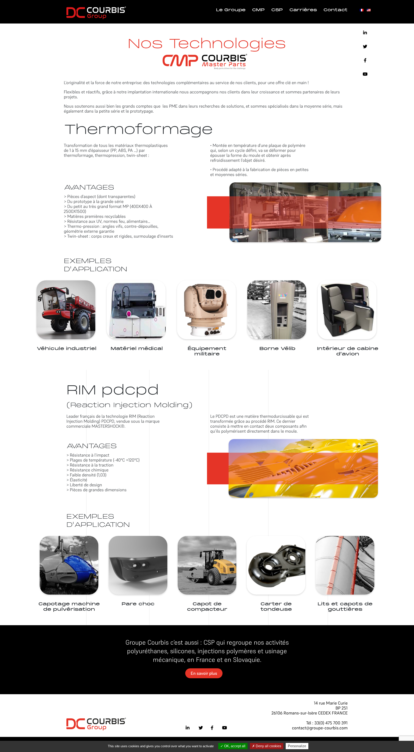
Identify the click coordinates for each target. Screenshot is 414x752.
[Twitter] (365, 46)
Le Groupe (231, 10)
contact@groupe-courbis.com (320, 728)
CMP (258, 10)
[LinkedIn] (365, 33)
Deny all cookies (268, 746)
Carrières (303, 10)
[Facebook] (365, 60)
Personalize (297, 746)
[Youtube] (365, 74)
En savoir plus (204, 673)
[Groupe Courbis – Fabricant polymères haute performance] (96, 12)
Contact (335, 10)
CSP (277, 10)
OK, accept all (234, 746)
